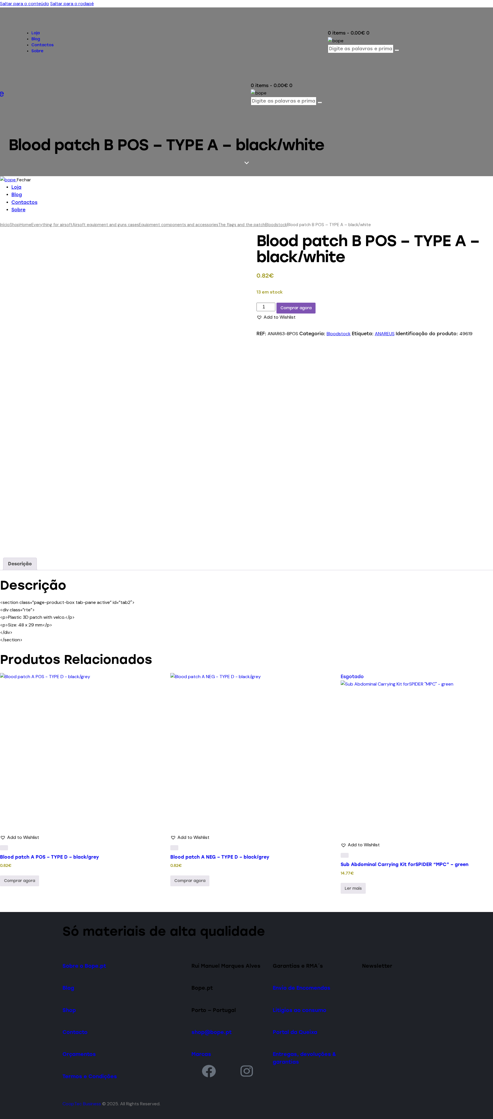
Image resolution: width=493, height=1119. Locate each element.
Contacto (75, 1032)
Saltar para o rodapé (72, 4)
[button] (276, 317)
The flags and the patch (241, 225)
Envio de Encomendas (301, 988)
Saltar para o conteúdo (24, 4)
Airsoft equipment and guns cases (105, 225)
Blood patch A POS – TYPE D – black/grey (49, 857)
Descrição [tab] (20, 563)
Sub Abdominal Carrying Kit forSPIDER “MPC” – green (404, 864)
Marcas (201, 1054)
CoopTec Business (81, 1104)
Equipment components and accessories (178, 225)
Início (5, 225)
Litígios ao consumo (299, 1010)
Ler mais (353, 888)
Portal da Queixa (295, 1032)
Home (25, 225)
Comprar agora (296, 308)
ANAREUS (385, 334)
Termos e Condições (89, 1076)
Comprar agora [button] (19, 880)
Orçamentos (79, 1054)
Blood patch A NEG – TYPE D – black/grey (219, 857)
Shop (15, 225)
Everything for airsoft (51, 225)
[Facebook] (209, 1070)
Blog (68, 988)
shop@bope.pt (211, 1032)
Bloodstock (276, 225)
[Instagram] (247, 1070)
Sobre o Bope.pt (84, 966)
